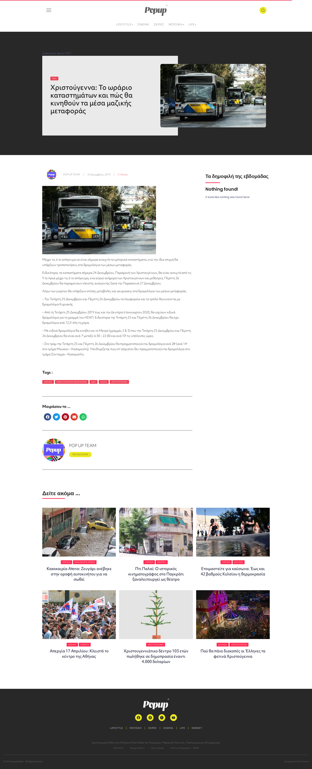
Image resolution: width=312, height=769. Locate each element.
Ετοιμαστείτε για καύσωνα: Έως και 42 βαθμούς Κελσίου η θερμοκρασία (233, 571)
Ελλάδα (238, 562)
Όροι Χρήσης (157, 748)
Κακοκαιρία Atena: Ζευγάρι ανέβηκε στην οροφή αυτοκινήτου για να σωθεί (79, 574)
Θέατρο (161, 562)
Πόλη (103, 382)
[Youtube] (173, 717)
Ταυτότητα (118, 748)
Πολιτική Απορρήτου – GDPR (184, 748)
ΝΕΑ (54, 78)
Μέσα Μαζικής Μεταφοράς (72, 382)
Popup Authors (137, 748)
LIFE (182, 728)
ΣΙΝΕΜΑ (168, 728)
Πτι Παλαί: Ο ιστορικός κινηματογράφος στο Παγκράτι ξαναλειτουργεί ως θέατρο (156, 574)
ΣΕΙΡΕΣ (152, 728)
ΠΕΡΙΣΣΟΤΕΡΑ (80, 454)
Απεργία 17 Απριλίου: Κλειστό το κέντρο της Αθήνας (79, 653)
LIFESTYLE (116, 728)
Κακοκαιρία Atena (85, 562)
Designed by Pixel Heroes (296, 761)
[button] (47, 417)
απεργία (84, 644)
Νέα (93, 382)
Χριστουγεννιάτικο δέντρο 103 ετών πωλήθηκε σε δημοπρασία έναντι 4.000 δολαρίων (156, 656)
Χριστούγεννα (119, 382)
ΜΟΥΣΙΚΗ (136, 728)
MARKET (197, 728)
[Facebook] (138, 717)
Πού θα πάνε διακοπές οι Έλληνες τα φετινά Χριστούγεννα (233, 653)
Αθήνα (48, 382)
